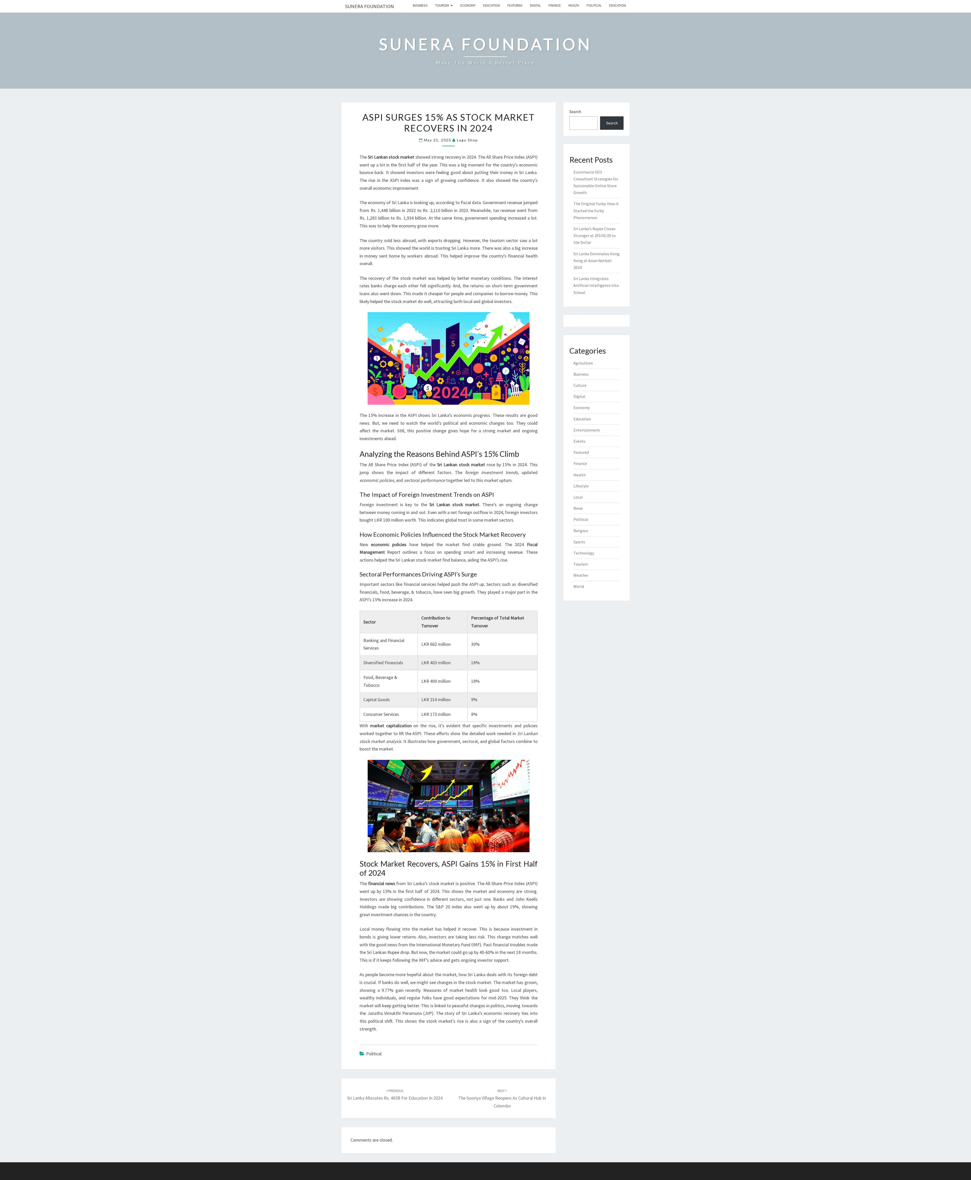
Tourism (442, 5)
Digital (535, 5)
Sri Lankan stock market (418, 560)
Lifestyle (581, 485)
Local (578, 497)
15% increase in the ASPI (392, 415)
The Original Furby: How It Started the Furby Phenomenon (596, 210)
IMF (476, 945)
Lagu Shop (467, 140)
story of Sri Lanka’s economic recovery (482, 1013)
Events (579, 441)
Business (420, 5)
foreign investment (484, 472)
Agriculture (583, 363)
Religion (580, 530)
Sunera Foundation (369, 6)
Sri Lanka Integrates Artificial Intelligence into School (596, 285)
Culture (579, 385)
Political (594, 5)
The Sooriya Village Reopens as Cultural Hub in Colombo (502, 1098)
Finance (554, 5)
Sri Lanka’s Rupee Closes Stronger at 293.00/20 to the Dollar (594, 235)
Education (491, 5)
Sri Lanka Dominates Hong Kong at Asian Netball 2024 (596, 260)
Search (575, 111)
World (578, 586)
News (578, 508)
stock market (401, 157)
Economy (468, 5)
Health (573, 5)
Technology (583, 552)
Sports (579, 541)
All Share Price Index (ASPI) (511, 157)
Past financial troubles (504, 945)
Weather (580, 575)
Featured (514, 5)
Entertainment (586, 430)
